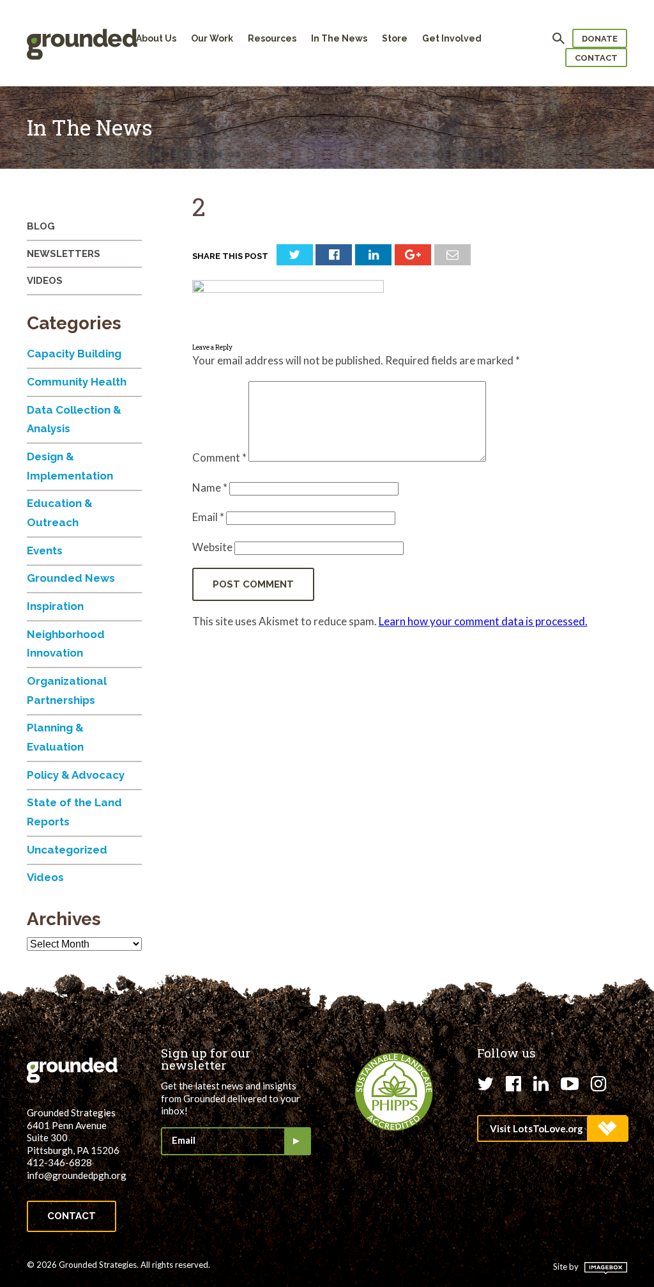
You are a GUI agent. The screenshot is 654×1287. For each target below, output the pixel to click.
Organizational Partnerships (67, 690)
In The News (339, 38)
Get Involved (452, 38)
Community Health (76, 381)
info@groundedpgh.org (76, 1175)
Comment (219, 457)
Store (394, 38)
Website (212, 547)
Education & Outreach (60, 513)
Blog (41, 226)
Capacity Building (74, 353)
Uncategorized (67, 849)
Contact (596, 58)
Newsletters (63, 254)
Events (45, 550)
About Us (156, 38)
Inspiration (55, 606)
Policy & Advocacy (76, 774)
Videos (45, 280)
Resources (272, 38)
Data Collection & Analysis (74, 419)
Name (209, 487)
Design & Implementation (70, 466)
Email (208, 517)
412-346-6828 (59, 1162)
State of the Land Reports (74, 812)
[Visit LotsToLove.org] (552, 1128)
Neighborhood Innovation (66, 644)
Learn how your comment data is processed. (483, 621)
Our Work (212, 38)
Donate (600, 38)
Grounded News (71, 578)
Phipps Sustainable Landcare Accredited (394, 1092)
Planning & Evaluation (55, 737)
